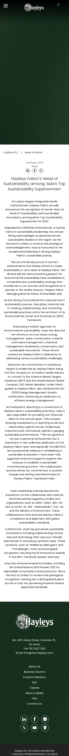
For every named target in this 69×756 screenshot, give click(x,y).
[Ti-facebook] (34, 719)
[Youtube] (34, 728)
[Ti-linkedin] (24, 719)
